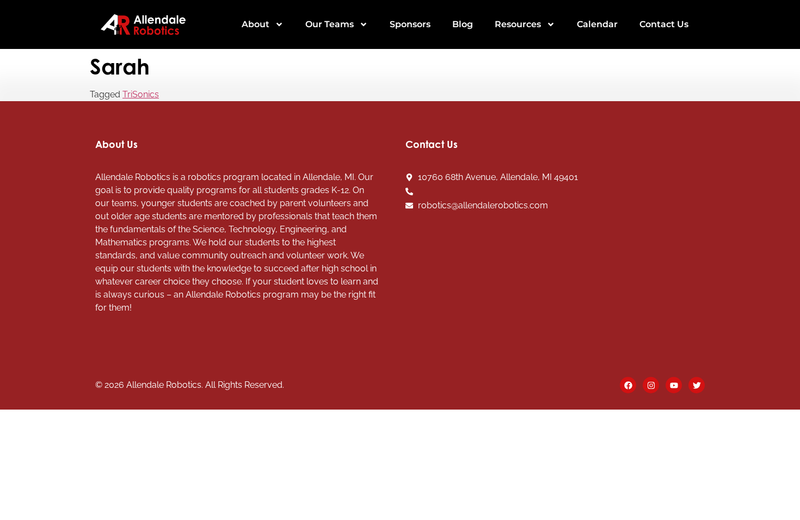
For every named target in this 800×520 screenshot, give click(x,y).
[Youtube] (674, 385)
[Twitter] (696, 385)
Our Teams (329, 24)
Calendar (597, 24)
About (255, 24)
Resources (518, 24)
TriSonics (140, 94)
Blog (462, 24)
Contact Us (663, 24)
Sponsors (410, 24)
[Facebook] (628, 385)
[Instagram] (651, 385)
